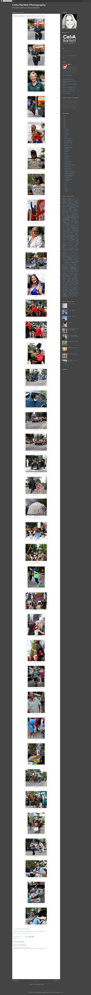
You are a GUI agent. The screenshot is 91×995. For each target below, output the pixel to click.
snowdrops (64, 281)
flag (78, 239)
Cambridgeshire (65, 218)
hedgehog (76, 247)
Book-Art (71, 214)
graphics (63, 246)
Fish (68, 239)
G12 (78, 241)
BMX (63, 214)
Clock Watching (67, 163)
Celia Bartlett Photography (29, 4)
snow (76, 280)
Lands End (76, 254)
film (76, 238)
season (75, 277)
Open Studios (64, 266)
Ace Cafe (69, 199)
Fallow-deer (72, 236)
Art (76, 204)
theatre (75, 284)
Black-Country (74, 213)
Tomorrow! (66, 158)
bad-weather (73, 207)
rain (72, 271)
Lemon (73, 255)
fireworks (64, 239)
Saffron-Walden (66, 276)
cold (73, 225)
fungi (74, 241)
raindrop (77, 271)
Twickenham (75, 289)
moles (64, 261)
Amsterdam (64, 203)
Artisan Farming (67, 168)
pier (68, 269)
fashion (72, 237)
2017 (65, 117)
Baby (66, 207)
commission (71, 226)
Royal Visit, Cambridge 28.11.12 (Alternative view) (73, 336)
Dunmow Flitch (70, 234)
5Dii (76, 198)
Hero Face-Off (67, 177)
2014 (65, 122)
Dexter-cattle (75, 229)
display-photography (66, 230)
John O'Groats (70, 254)
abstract (63, 199)
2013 (65, 124)
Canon (75, 219)
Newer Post (16, 980)
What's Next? (67, 145)
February (66, 189)
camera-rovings (66, 219)
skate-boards (74, 279)
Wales (67, 291)
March (66, 187)
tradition (63, 288)
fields (72, 238)
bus (78, 215)
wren (66, 297)
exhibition (65, 236)
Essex (73, 235)
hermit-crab (64, 248)
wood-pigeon (64, 296)
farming (68, 237)
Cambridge (77, 216)
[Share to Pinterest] (33, 936)
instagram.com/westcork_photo (68, 91)
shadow (68, 278)
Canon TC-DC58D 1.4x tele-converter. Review (73, 329)
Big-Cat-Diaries (65, 212)
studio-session (73, 283)
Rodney (65, 143)
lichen (65, 256)
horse (65, 250)
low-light (69, 258)
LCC (69, 255)
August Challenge (66, 206)
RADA (69, 271)
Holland (76, 248)
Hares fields (68, 247)
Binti (76, 212)
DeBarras (68, 229)
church (72, 224)
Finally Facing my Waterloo (69, 164)
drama (68, 233)
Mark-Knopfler (69, 259)
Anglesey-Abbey (71, 203)
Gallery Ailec (66, 149)
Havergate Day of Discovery (73, 347)
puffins (76, 270)
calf (72, 216)
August (66, 135)
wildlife (64, 295)
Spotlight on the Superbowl (69, 171)
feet (75, 237)
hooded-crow (76, 249)
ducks (72, 233)
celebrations (76, 222)
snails (72, 280)
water (71, 291)
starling (76, 282)
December (67, 128)
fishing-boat (73, 239)
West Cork (64, 292)
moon (71, 261)
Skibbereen (64, 280)
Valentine (71, 290)
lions (72, 256)
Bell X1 (71, 211)
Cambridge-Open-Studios (70, 217)
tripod (66, 289)
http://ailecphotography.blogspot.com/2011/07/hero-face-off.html (25, 933)
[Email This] (28, 936)
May (66, 184)
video (76, 290)
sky (68, 280)
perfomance (64, 267)
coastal (68, 225)
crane (63, 228)
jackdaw (75, 253)
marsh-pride (76, 259)
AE (75, 200)
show (76, 278)
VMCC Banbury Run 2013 (73, 341)
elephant (63, 235)
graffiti (76, 245)
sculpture (64, 277)
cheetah (75, 223)
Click (63, 57)
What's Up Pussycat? (68, 140)
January (66, 190)
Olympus (69, 265)
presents (72, 270)
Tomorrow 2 (66, 151)
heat (72, 247)
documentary (76, 230)
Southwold (75, 281)
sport (63, 282)
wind (71, 294)
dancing (73, 228)
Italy (72, 253)
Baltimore (70, 208)
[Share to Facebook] (32, 936)
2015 (65, 120)
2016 (65, 119)
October (66, 132)
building (73, 215)
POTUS (63, 270)
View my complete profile (67, 75)
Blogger (61, 992)
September (67, 133)
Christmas (67, 224)
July (66, 137)
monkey (68, 261)
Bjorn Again (69, 213)
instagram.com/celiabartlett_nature (69, 87)
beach (74, 210)
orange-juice (71, 266)
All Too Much (70, 322)
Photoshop (64, 269)
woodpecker (71, 296)
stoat (63, 283)
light (68, 256)
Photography (65, 268)
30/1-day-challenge (66, 198)
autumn (77, 206)
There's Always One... (68, 170)
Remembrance (65, 273)
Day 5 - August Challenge (73, 353)
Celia (71, 64)
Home (36, 980)
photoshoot (73, 268)
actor (78, 199)
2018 (65, 115)
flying (76, 240)
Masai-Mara (66, 260)
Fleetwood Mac (66, 240)
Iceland (76, 250)
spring (67, 282)
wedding (76, 291)
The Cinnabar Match (68, 142)
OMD (75, 265)
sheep (73, 278)
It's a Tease (66, 159)
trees (75, 288)
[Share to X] (31, 936)
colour (77, 225)
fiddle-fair (67, 238)
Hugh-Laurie (70, 250)
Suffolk (78, 283)
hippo (68, 248)
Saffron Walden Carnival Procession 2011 (69, 176)
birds (63, 213)
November (67, 130)
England (68, 235)
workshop (76, 296)
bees (63, 211)
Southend (69, 281)
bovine (75, 214)
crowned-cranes (68, 228)
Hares (63, 247)
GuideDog (75, 246)
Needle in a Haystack (72, 316)
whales (65, 293)
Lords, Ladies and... (68, 161)
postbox (76, 269)
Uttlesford (64, 290)
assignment (73, 205)
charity (71, 223)
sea (69, 277)
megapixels (72, 260)
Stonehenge (67, 283)
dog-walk (70, 232)
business (64, 216)
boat (66, 214)
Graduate (71, 245)
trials (63, 289)
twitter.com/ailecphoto (66, 93)
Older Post (56, 980)
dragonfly (63, 233)
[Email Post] (26, 936)
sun (70, 284)
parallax (76, 266)
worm (63, 297)
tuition (70, 289)
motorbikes (76, 261)
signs (69, 279)
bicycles (75, 211)
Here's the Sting (67, 166)
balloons (63, 208)
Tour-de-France (65, 286)
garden (73, 242)
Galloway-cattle (67, 242)
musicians (66, 262)
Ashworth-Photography (65, 205)
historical (72, 248)
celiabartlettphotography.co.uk (68, 79)
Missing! (66, 153)
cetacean (66, 223)
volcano (63, 291)
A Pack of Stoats (67, 138)
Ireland (64, 253)
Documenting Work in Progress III (68, 180)
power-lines (67, 270)
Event (78, 235)
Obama (76, 263)
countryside (73, 227)
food (63, 241)
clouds (63, 225)
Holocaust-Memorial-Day (67, 249)
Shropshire (64, 279)
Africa (70, 202)
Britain (68, 215)
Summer (65, 284)
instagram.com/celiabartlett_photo (68, 89)
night (69, 263)
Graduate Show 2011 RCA (69, 173)
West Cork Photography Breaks (74, 292)
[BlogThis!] (29, 936)
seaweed (64, 278)
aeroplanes (64, 202)
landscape (64, 255)
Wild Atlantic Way (73, 293)
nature (74, 262)
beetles (67, 211)
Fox (67, 241)
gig (76, 242)
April (66, 185)
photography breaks (73, 55)
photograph (73, 267)
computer (67, 227)
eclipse (76, 234)
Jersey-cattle (64, 254)
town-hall (71, 286)
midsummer (77, 260)
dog (65, 232)
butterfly (68, 216)
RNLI (76, 273)
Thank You (66, 154)
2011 (65, 127)
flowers (71, 240)
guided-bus (69, 246)
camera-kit (74, 218)
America (75, 202)
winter (75, 294)
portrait (71, 269)
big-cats (72, 212)
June (66, 182)
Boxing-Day (64, 215)
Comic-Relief (65, 226)
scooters (75, 276)
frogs (70, 241)
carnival (17, 938)
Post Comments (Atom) (38, 984)
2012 (65, 125)
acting (74, 199)
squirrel (71, 282)
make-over (63, 259)
